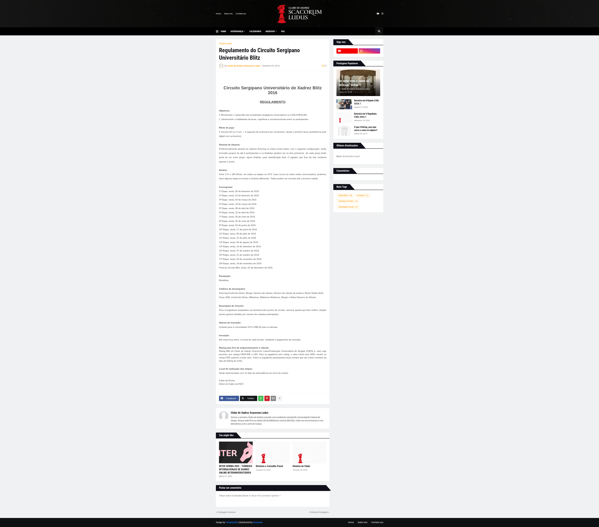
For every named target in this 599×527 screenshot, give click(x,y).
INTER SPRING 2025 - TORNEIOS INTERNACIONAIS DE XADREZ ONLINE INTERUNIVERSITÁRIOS (235, 469)
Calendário (345, 195)
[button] (218, 31)
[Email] (273, 398)
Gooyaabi (258, 522)
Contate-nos (241, 14)
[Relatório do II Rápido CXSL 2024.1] (344, 104)
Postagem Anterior (226, 512)
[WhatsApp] (260, 398)
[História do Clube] (309, 452)
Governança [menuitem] (237, 31)
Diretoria (362, 195)
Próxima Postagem (318, 512)
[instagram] (382, 14)
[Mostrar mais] (279, 398)
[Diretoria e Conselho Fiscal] (273, 452)
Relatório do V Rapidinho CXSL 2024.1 (365, 115)
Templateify (232, 522)
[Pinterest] (267, 398)
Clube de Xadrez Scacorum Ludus (249, 412)
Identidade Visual (348, 207)
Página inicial (225, 43)
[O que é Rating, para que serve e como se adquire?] (344, 131)
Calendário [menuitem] (255, 31)
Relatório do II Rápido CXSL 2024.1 (366, 102)
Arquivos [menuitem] (270, 31)
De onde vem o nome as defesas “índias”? (354, 83)
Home (218, 14)
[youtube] (378, 14)
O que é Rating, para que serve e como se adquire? (365, 129)
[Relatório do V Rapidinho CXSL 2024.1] (344, 117)
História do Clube (301, 466)
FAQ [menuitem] (283, 31)
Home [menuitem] (223, 31)
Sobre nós (228, 14)
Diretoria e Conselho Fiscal (269, 466)
